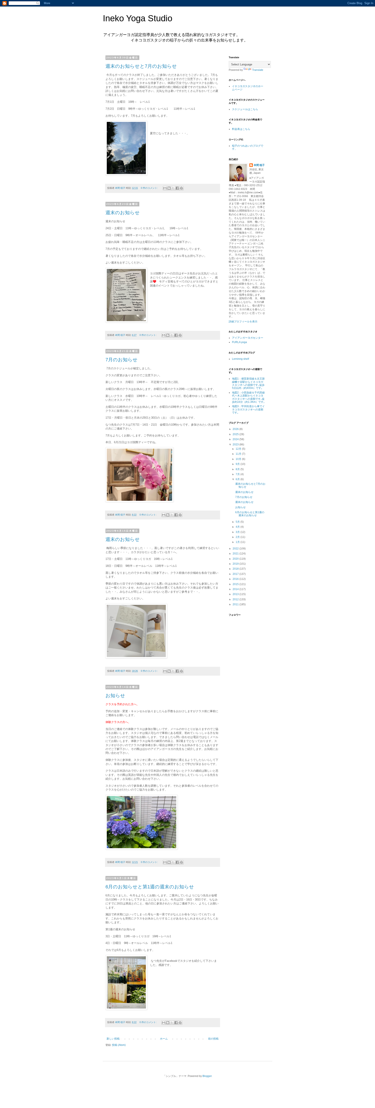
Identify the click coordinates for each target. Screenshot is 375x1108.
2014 (236, 589)
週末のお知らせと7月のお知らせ (141, 66)
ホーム (164, 1038)
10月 (239, 459)
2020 (236, 558)
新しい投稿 (113, 1038)
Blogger (207, 1076)
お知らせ (115, 695)
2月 (238, 537)
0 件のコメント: (149, 188)
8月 (238, 469)
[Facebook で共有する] (177, 188)
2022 (236, 548)
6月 (238, 479)
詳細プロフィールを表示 (243, 321)
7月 (238, 474)
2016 (236, 579)
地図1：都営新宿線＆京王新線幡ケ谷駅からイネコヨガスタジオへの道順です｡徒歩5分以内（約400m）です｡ (248, 383)
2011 (236, 604)
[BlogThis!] (169, 188)
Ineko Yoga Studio (137, 18)
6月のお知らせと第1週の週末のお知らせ (149, 886)
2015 (236, 584)
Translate (257, 69)
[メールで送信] (165, 188)
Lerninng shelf (240, 358)
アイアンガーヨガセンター (247, 337)
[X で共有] (173, 188)
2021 (236, 553)
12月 (239, 448)
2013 (236, 594)
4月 (238, 526)
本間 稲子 (259, 165)
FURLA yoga (239, 342)
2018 (236, 568)
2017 (236, 574)
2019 (236, 563)
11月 (239, 453)
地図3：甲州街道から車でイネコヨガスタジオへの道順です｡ (248, 409)
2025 (236, 434)
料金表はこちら (241, 129)
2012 (236, 599)
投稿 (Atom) (119, 1045)
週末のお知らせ (122, 212)
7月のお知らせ (121, 359)
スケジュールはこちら (245, 109)
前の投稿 (213, 1038)
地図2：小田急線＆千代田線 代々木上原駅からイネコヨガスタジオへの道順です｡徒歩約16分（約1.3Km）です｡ (248, 397)
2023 (236, 444)
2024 (236, 439)
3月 (238, 532)
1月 (238, 542)
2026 (236, 429)
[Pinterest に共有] (181, 188)
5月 (238, 521)
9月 (238, 464)
